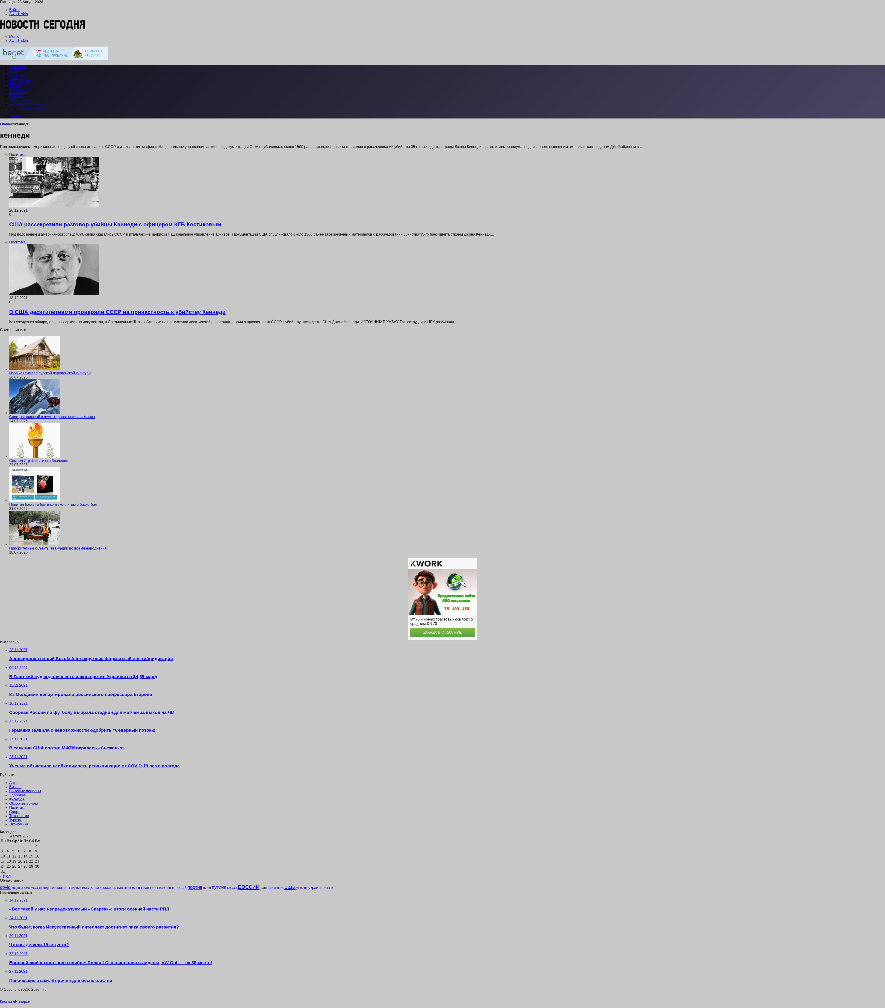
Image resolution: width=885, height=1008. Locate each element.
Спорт (15, 88)
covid (5, 887)
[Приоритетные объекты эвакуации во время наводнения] (34, 544)
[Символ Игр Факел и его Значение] (34, 456)
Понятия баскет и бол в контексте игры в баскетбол (53, 504)
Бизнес (17, 75)
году (53, 888)
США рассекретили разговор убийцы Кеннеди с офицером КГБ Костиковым (115, 224)
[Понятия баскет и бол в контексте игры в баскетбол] (34, 500)
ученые (328, 888)
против (195, 887)
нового (161, 888)
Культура (18, 92)
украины (315, 887)
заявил (62, 888)
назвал (143, 888)
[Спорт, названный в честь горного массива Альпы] (34, 413)
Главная (7, 124)
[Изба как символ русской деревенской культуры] (34, 369)
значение (74, 888)
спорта (278, 888)
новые (170, 888)
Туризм (16, 96)
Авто (14, 71)
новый (181, 887)
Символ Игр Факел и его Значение (38, 461)
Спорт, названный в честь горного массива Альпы (52, 417)
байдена (17, 888)
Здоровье (19, 79)
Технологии (22, 84)
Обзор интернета (32, 108)
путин (207, 887)
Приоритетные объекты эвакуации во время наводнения (58, 548)
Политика (17, 808)
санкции (266, 888)
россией (232, 888)
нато (153, 887)
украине (301, 888)
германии (36, 888)
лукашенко (124, 888)
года (46, 888)
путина (219, 887)
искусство (90, 888)
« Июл (5, 876)
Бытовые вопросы (28, 104)
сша (289, 887)
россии (249, 886)
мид (134, 887)
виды (27, 888)
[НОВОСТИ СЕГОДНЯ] (43, 29)
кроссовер (108, 888)
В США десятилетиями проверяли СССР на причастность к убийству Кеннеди (117, 312)
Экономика (21, 100)
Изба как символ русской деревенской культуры (50, 373)
